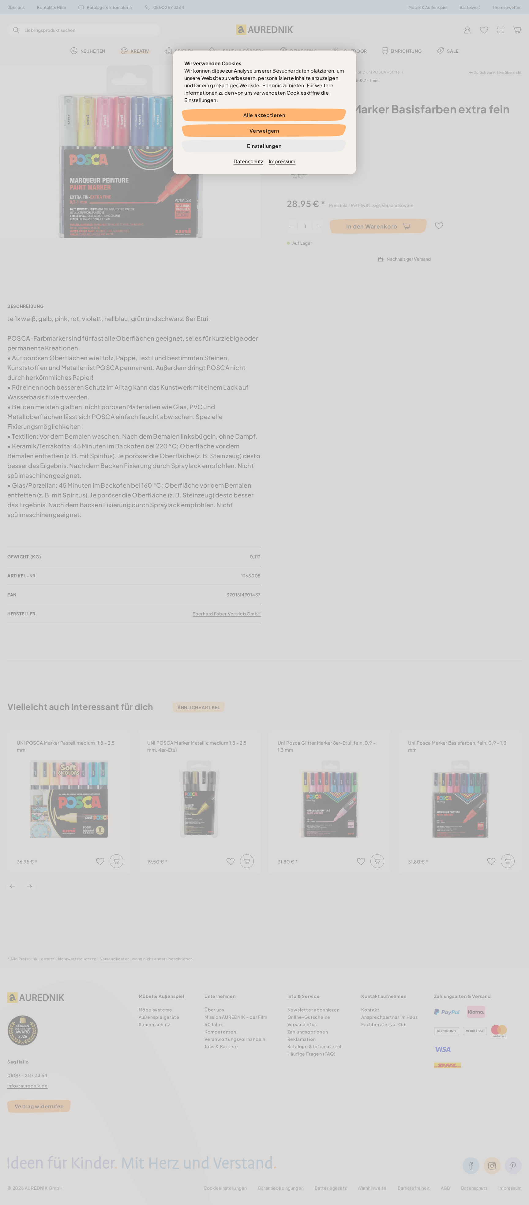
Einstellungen (264, 146)
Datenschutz (248, 161)
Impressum (282, 161)
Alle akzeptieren (264, 115)
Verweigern (264, 130)
